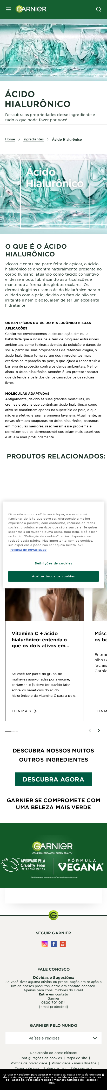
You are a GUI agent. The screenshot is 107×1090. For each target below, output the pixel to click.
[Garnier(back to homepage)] (29, 9)
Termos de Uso (27, 1068)
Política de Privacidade (29, 1063)
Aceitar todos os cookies (53, 576)
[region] (53, 544)
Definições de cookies (53, 563)
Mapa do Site (76, 1058)
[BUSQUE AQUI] (99, 9)
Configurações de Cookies (40, 1058)
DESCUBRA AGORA (53, 779)
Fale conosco (81, 1068)
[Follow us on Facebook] (53, 943)
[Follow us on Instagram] (44, 943)
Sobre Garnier (54, 1068)
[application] (53, 1038)
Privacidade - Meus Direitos (74, 1063)
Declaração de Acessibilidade (53, 1053)
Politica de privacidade (28, 549)
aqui (52, 1082)
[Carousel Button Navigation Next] (99, 730)
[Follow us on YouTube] (62, 943)
